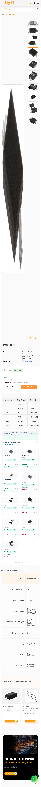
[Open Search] (30, 3)
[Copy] (14, 345)
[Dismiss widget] (38, 776)
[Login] (38, 3)
